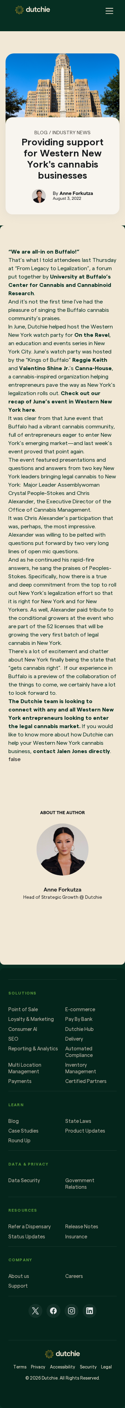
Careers (74, 1276)
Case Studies (23, 1131)
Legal (106, 1367)
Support (18, 1286)
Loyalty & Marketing (31, 1019)
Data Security (24, 1180)
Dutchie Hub (79, 1029)
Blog (13, 1121)
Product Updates (85, 1131)
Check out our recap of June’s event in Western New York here (60, 401)
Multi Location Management (24, 1068)
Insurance (76, 1236)
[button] (107, 10)
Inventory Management (80, 1068)
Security (88, 1367)
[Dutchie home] (32, 10)
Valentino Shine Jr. (44, 368)
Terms (19, 1367)
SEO (13, 1039)
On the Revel (91, 335)
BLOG (41, 132)
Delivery (74, 1039)
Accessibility (62, 1367)
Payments (20, 1081)
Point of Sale (23, 1009)
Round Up (19, 1140)
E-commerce (80, 1009)
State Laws (78, 1121)
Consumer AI (22, 1029)
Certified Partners (86, 1081)
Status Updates (26, 1236)
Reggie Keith (89, 360)
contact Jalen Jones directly (71, 751)
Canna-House (93, 368)
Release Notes (81, 1226)
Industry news (71, 132)
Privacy (38, 1367)
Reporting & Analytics (33, 1048)
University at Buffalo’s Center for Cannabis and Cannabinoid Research (59, 285)
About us (18, 1276)
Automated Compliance (79, 1052)
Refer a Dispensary (29, 1226)
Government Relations (79, 1184)
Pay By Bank (78, 1019)
